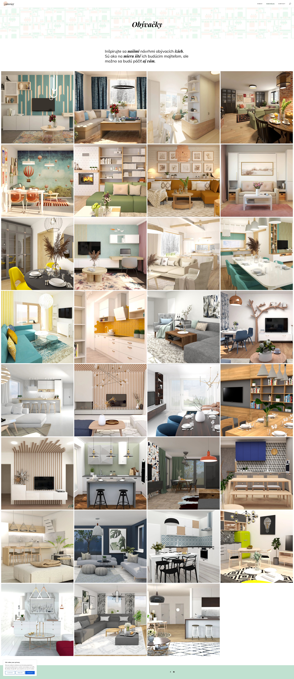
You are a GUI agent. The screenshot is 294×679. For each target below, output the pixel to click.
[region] (20, 668)
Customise (10, 672)
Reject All (20, 672)
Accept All (29, 672)
